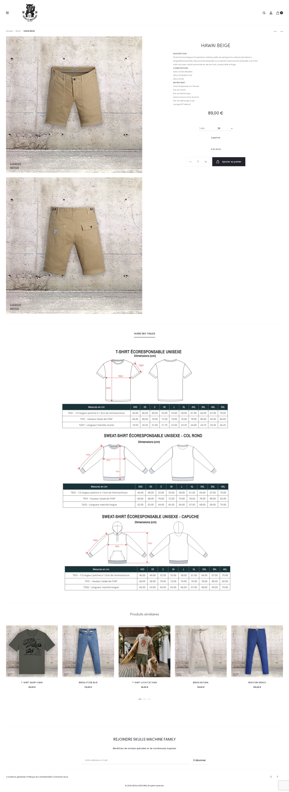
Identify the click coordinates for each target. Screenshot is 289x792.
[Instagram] (271, 777)
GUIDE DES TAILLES (144, 333)
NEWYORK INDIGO (257, 682)
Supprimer (215, 137)
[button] (140, 698)
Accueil (9, 31)
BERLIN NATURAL (201, 682)
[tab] (144, 333)
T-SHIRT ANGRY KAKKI (32, 682)
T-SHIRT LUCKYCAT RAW (144, 682)
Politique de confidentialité (39, 777)
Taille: (202, 128)
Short (18, 31)
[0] (277, 12)
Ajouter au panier (231, 161)
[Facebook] (277, 777)
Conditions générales (16, 777)
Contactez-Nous (60, 777)
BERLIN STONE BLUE (88, 682)
